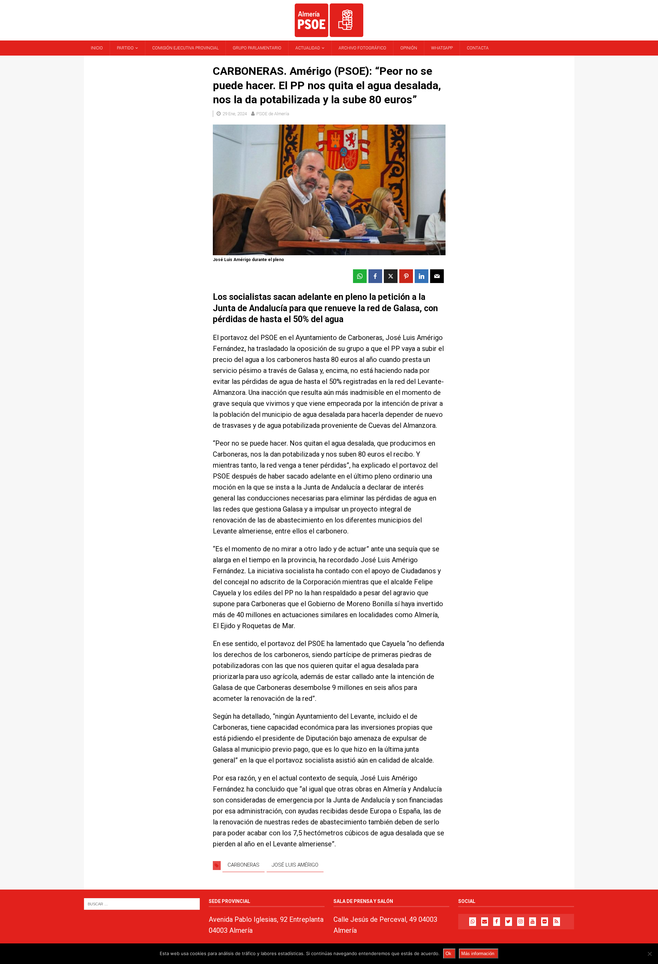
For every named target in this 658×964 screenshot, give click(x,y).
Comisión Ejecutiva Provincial (185, 48)
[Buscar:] (142, 903)
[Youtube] (532, 921)
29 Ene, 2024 (234, 113)
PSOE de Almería (272, 113)
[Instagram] (520, 921)
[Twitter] (508, 921)
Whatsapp (442, 48)
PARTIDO (125, 48)
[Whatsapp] (472, 921)
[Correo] (484, 921)
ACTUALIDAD (307, 48)
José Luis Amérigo (295, 865)
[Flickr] (544, 921)
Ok (448, 953)
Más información (477, 953)
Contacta (478, 48)
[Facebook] (496, 921)
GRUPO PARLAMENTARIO (257, 48)
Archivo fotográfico (362, 48)
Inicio (97, 48)
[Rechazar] (649, 953)
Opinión (408, 48)
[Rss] (556, 921)
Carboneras (243, 865)
